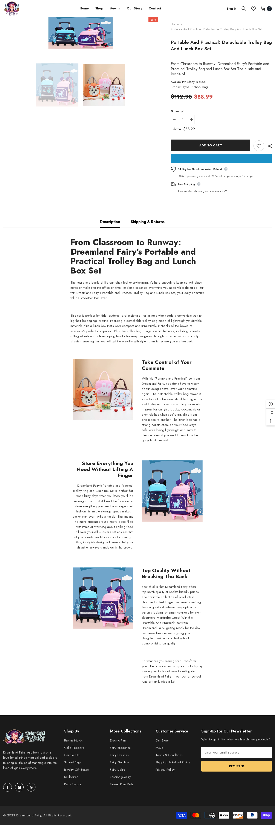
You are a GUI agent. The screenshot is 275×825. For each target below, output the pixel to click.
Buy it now (221, 158)
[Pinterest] (31, 787)
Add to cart (210, 145)
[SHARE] (268, 146)
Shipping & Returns (148, 222)
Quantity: (177, 111)
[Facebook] (7, 787)
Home (175, 24)
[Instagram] (19, 787)
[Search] (244, 8)
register (236, 766)
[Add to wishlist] (259, 145)
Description (110, 222)
